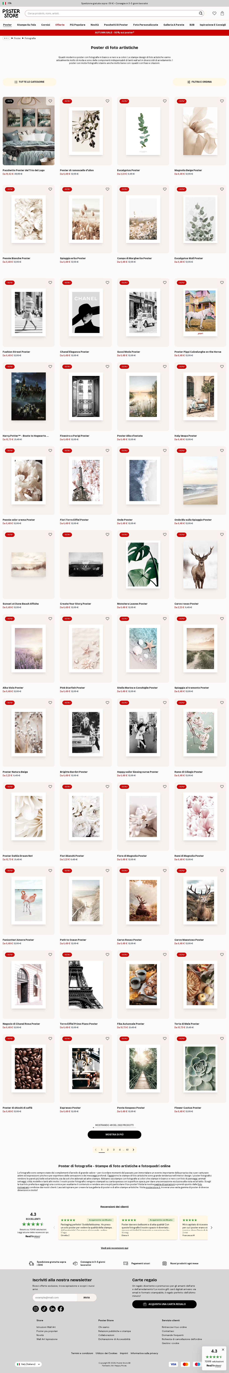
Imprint (124, 1353)
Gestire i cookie (170, 1343)
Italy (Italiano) (28, 1364)
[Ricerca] (201, 13)
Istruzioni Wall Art (46, 1327)
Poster (17, 38)
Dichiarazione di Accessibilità (114, 1339)
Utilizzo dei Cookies (106, 1353)
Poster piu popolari (47, 1331)
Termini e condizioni (82, 1353)
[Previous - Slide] (54, 1227)
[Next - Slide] (211, 1227)
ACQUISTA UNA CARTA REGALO (167, 1304)
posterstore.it (153, 1187)
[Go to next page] (133, 1150)
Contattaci (168, 1331)
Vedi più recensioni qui (114, 1247)
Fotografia (30, 38)
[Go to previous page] (96, 1150)
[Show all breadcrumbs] (6, 38)
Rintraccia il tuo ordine (174, 1327)
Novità (40, 1335)
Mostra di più (115, 1134)
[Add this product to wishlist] (50, 101)
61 (127, 1149)
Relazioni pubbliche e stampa (114, 1331)
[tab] (214, 13)
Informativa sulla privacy (144, 1353)
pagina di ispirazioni (164, 1184)
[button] (214, 1358)
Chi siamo (103, 1327)
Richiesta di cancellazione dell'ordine (182, 1339)
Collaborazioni (106, 1335)
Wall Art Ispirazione (47, 1339)
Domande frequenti (173, 1335)
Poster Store (122, 1363)
